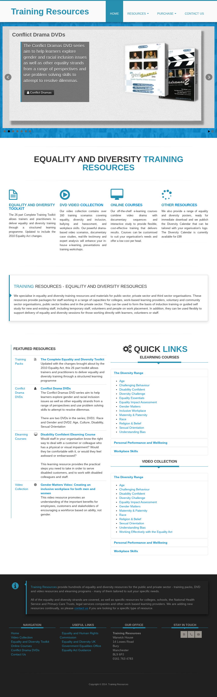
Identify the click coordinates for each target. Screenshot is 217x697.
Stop (212, 131)
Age (122, 381)
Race (122, 419)
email (198, 634)
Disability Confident (132, 389)
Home (114, 13)
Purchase (165, 13)
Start (209, 131)
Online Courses (21, 646)
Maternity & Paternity (133, 415)
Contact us (194, 13)
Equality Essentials (131, 398)
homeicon (184, 634)
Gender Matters (129, 406)
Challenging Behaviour (134, 385)
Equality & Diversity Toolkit (47, 92)
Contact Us (18, 654)
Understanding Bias (132, 432)
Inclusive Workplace (132, 410)
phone (191, 634)
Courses (126, 205)
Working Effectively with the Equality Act (145, 531)
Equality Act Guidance (76, 650)
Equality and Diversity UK (79, 641)
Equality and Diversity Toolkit (30, 641)
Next (209, 77)
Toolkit (32, 207)
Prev (8, 77)
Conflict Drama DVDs (20, 393)
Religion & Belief (130, 423)
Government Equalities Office (81, 646)
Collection (81, 205)
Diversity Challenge (132, 393)
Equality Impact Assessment (138, 402)
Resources (137, 13)
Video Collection (22, 637)
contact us (81, 608)
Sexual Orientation (131, 427)
